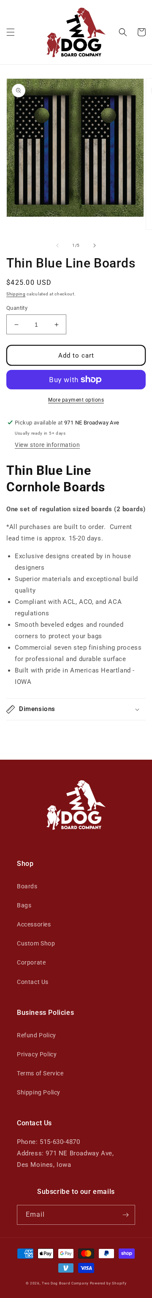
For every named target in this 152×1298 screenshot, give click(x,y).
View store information (47, 444)
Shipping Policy (38, 1092)
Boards (27, 886)
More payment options (76, 400)
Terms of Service (40, 1073)
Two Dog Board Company (65, 1283)
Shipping (16, 294)
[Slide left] (57, 245)
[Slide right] (94, 245)
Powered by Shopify (108, 1283)
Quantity (16, 308)
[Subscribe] (125, 1215)
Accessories (34, 924)
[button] (10, 32)
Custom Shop (36, 943)
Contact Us (33, 981)
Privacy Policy (37, 1054)
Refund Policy (36, 1035)
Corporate (31, 962)
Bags (24, 905)
